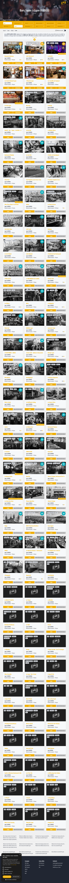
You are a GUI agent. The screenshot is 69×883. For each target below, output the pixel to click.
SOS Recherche (41, 863)
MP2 (26, 873)
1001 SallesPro (27, 865)
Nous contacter (41, 865)
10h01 (26, 871)
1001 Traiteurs (27, 867)
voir (8, 63)
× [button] (20, 854)
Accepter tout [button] (7, 876)
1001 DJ (26, 869)
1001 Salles (27, 863)
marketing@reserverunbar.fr (58, 863)
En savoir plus (13, 864)
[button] (18, 23)
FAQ (39, 867)
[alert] (11, 867)
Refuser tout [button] (16, 876)
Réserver (17, 63)
